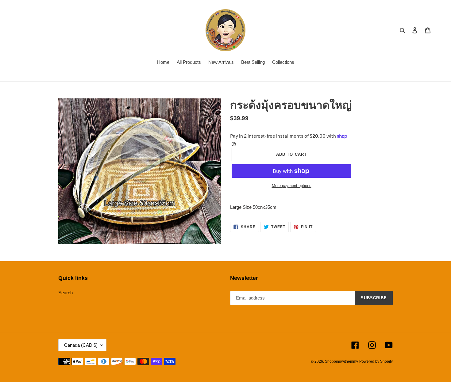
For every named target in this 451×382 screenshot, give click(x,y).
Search (65, 292)
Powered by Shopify (376, 361)
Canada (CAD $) (81, 345)
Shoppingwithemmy (341, 361)
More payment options (291, 185)
